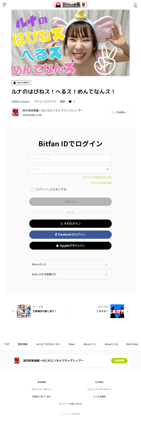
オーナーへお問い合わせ (70, 403)
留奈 (62, 101)
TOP (6, 344)
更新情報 (23, 344)
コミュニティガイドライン (99, 389)
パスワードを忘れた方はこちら (97, 177)
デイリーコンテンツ (45, 101)
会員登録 (119, 360)
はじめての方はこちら (48, 344)
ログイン (135, 5)
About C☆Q (111, 344)
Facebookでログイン (72, 234)
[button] (70, 246)
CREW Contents (20, 101)
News (72, 344)
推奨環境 (41, 382)
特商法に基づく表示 (41, 396)
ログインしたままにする (51, 189)
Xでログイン (72, 223)
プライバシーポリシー (41, 389)
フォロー (121, 112)
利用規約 (99, 382)
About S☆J (90, 344)
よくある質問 (99, 396)
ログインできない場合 (101, 182)
